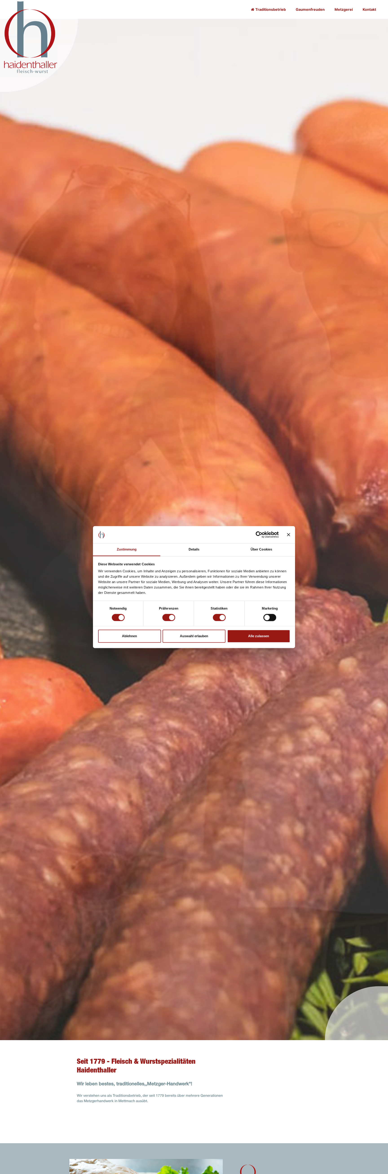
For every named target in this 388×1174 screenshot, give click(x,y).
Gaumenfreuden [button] (310, 9)
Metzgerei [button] (344, 9)
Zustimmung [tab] (127, 549)
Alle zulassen (258, 636)
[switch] (168, 617)
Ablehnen (129, 636)
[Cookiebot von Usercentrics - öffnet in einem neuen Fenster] (259, 534)
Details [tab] (194, 549)
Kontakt (369, 9)
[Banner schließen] (288, 534)
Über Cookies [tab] (261, 549)
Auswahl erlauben (194, 636)
